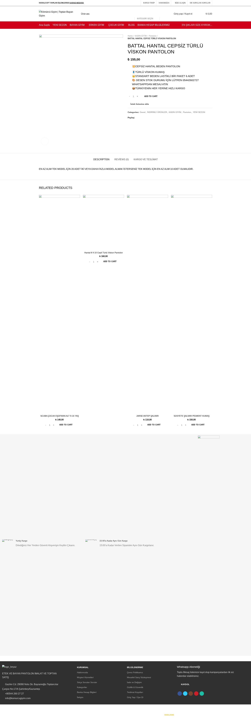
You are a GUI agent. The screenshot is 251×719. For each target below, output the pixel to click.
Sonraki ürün (210, 37)
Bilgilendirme (135, 667)
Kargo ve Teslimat (146, 159)
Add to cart (150, 96)
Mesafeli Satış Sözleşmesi (139, 677)
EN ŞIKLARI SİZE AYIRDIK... (197, 25)
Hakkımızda (82, 672)
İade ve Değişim (134, 682)
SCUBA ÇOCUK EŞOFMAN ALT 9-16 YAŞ (59, 416)
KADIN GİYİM (141, 36)
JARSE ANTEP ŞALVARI (147, 416)
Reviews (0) (121, 159)
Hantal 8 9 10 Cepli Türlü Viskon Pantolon (103, 252)
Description (101, 159)
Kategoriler (82, 687)
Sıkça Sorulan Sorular (87, 682)
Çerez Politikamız (135, 672)
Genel (142, 112)
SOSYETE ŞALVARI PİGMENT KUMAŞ (191, 416)
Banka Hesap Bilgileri (86, 692)
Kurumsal (83, 667)
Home (130, 36)
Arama (163, 13)
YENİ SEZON (199, 112)
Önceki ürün (204, 37)
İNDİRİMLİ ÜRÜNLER (157, 112)
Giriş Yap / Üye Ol (135, 697)
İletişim (80, 697)
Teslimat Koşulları (135, 692)
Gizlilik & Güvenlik (135, 687)
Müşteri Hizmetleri (85, 677)
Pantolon (152, 36)
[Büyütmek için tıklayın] (44, 141)
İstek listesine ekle (139, 104)
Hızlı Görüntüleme (77, 199)
